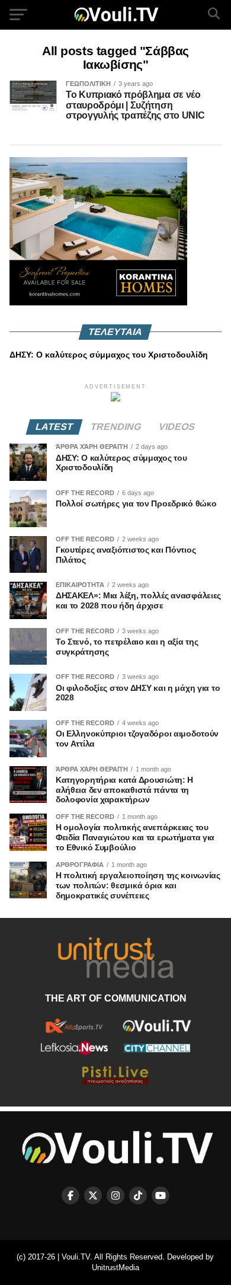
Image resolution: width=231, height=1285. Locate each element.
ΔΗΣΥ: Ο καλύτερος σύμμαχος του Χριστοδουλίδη (108, 354)
